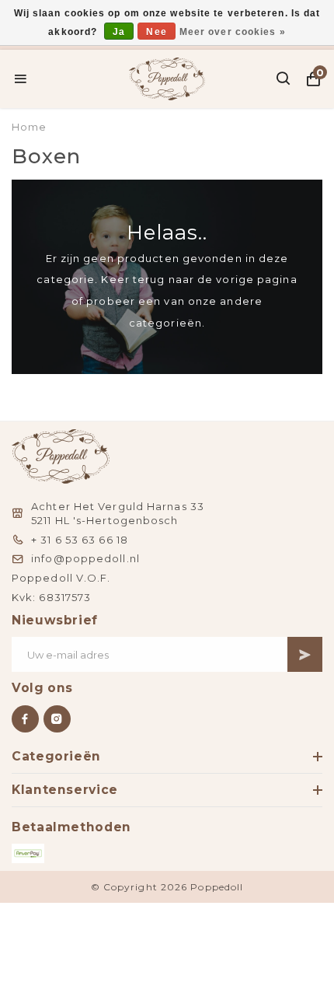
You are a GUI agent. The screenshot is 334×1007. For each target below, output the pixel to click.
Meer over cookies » (232, 31)
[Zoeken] (284, 78)
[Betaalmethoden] (28, 853)
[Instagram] (57, 719)
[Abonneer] (304, 654)
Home (29, 127)
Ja (119, 31)
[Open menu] (20, 78)
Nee (156, 31)
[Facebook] (25, 719)
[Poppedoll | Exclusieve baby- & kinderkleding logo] (167, 77)
